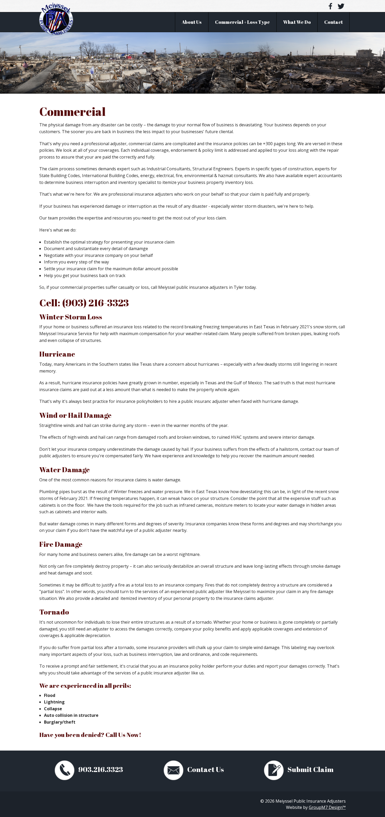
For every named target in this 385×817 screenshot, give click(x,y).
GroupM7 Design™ (327, 807)
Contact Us (205, 769)
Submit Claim (309, 769)
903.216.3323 (100, 769)
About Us (192, 22)
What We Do (297, 22)
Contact (333, 22)
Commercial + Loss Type (242, 22)
